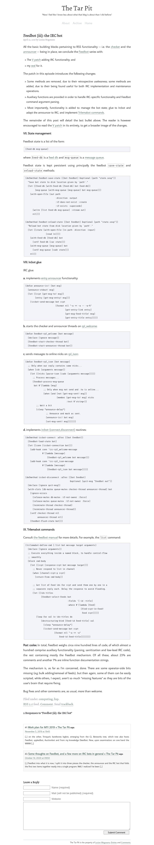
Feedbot (84, 51)
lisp (56, 699)
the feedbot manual (46, 537)
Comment (46, 704)
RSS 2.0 (28, 704)
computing (46, 699)
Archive (77, 23)
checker (115, 47)
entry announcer (51, 278)
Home (88, 23)
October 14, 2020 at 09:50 (37, 757)
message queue (94, 157)
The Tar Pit (77, 8)
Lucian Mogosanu (102, 842)
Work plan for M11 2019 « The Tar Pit (49, 727)
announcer (29, 51)
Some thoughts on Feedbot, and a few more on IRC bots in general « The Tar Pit (73, 753)
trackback (67, 704)
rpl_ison (73, 354)
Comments (125, 842)
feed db (53, 157)
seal (33, 65)
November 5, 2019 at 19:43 (37, 731)
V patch (36, 59)
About (66, 23)
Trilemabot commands (91, 112)
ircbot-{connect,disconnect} (58, 429)
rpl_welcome (89, 326)
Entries (114, 842)
